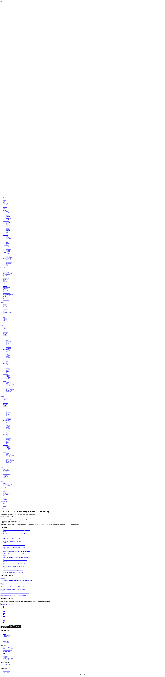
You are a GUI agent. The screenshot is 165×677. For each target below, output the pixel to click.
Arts (4, 492)
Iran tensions (5, 270)
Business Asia (6, 472)
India (4, 202)
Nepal (7, 242)
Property (5, 310)
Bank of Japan (6, 278)
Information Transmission (8, 659)
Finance (4, 296)
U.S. (4, 208)
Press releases (6, 672)
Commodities (6, 309)
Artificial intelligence (7, 273)
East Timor (8, 233)
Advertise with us (6, 671)
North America (9, 262)
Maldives (7, 244)
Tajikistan (8, 250)
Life (4, 491)
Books (4, 498)
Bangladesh (8, 239)
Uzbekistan (8, 247)
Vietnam (7, 228)
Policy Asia (5, 475)
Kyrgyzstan (8, 251)
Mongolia (8, 216)
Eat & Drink (5, 495)
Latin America (8, 263)
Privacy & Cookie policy (8, 658)
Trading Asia (5, 469)
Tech (2, 314)
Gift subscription (6, 651)
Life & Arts (3, 487)
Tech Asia (5, 471)
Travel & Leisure (6, 293)
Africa (7, 265)
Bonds (4, 308)
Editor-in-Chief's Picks (7, 484)
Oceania (4, 252)
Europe (7, 264)
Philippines (8, 226)
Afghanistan (8, 238)
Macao (7, 214)
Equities (4, 305)
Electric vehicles (6, 274)
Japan (4, 201)
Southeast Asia (6, 221)
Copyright (5, 657)
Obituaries (5, 499)
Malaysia (7, 224)
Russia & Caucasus (10, 260)
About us (5, 632)
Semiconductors (6, 287)
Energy (4, 289)
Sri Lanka (8, 240)
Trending (2, 267)
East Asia (5, 210)
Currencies (5, 306)
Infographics (5, 478)
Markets (2, 302)
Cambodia (8, 230)
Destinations (5, 497)
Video (4, 504)
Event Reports (6, 666)
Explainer (5, 281)
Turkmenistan (8, 249)
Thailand (5, 207)
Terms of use (5, 656)
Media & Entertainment (8, 294)
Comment (3, 508)
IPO (4, 311)
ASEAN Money (6, 470)
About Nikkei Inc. (7, 636)
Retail (4, 291)
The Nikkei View (6, 485)
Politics (2, 325)
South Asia (5, 235)
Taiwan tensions (6, 276)
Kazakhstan (8, 246)
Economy (2, 396)
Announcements (6, 635)
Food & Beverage (6, 295)
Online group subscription (8, 648)
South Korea (5, 203)
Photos (4, 506)
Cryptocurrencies (6, 321)
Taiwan (4, 205)
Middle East (8, 259)
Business (2, 283)
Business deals (6, 300)
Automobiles (5, 288)
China (4, 200)
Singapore (8, 225)
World (2, 197)
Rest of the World (6, 258)
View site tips (6, 642)
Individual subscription (7, 647)
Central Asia (5, 245)
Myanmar (8, 229)
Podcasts (5, 503)
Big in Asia (5, 476)
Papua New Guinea (10, 256)
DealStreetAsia (6, 322)
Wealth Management (7, 312)
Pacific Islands (9, 257)
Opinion (2, 481)
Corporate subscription (7, 650)
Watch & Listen (4, 501)
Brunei (7, 232)
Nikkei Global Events (7, 664)
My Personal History (7, 493)
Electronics (5, 297)
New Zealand (8, 255)
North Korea (8, 219)
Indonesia (5, 204)
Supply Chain (6, 275)
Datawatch (5, 477)
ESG (4, 280)
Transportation (6, 290)
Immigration (5, 279)
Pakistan (7, 237)
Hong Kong (8, 212)
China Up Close (6, 474)
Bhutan (7, 243)
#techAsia (5, 318)
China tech (5, 319)
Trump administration (7, 272)
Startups (4, 298)
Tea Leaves (5, 494)
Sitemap (4, 634)
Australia (7, 253)
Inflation (5, 271)
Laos (7, 231)
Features (2, 467)
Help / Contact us (6, 641)
